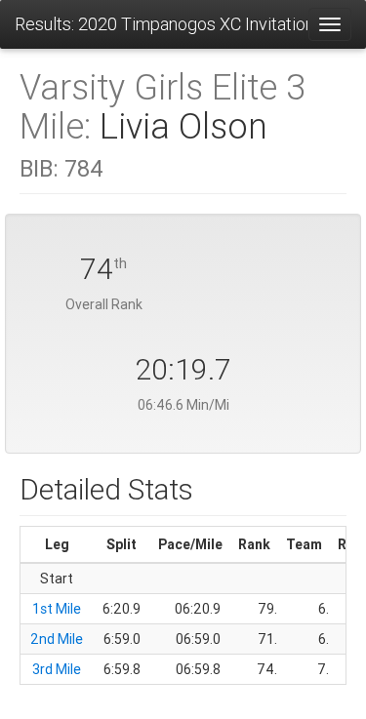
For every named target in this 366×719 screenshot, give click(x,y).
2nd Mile (56, 639)
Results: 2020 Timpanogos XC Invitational (161, 24)
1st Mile (56, 609)
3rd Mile (56, 669)
